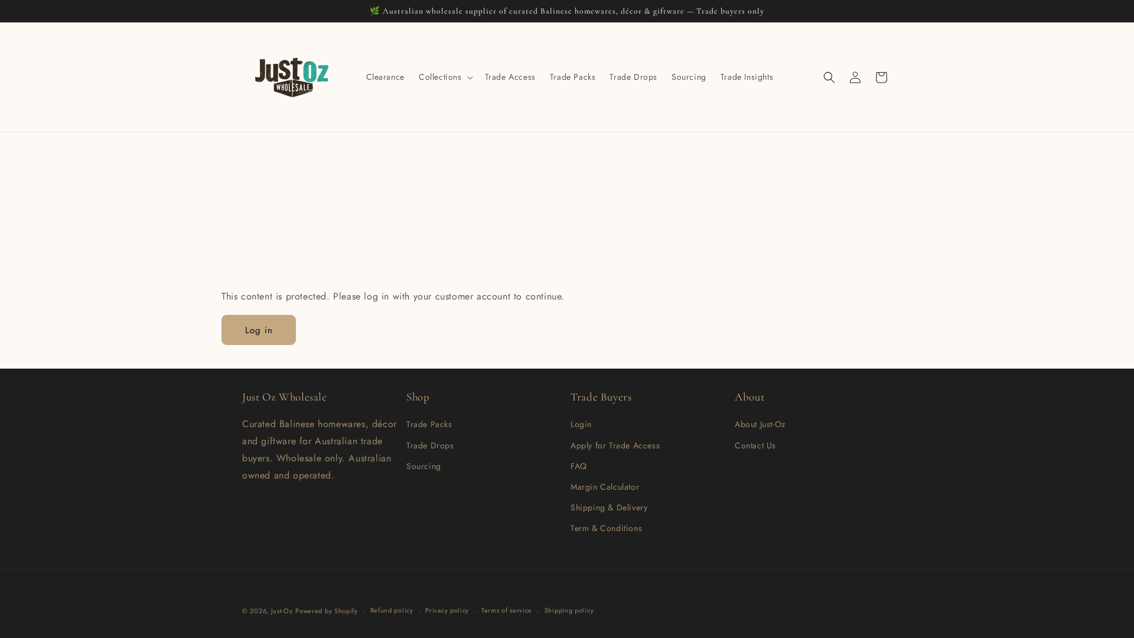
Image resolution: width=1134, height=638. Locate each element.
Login (581, 424)
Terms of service (506, 610)
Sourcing (423, 466)
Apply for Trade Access (615, 445)
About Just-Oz (760, 424)
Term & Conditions (606, 528)
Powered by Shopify (326, 611)
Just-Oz (282, 611)
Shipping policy (569, 610)
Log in (259, 330)
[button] (445, 76)
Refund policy (391, 610)
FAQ (579, 466)
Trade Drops (430, 445)
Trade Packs (429, 424)
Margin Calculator (605, 487)
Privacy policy (447, 610)
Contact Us (755, 445)
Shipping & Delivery (609, 507)
